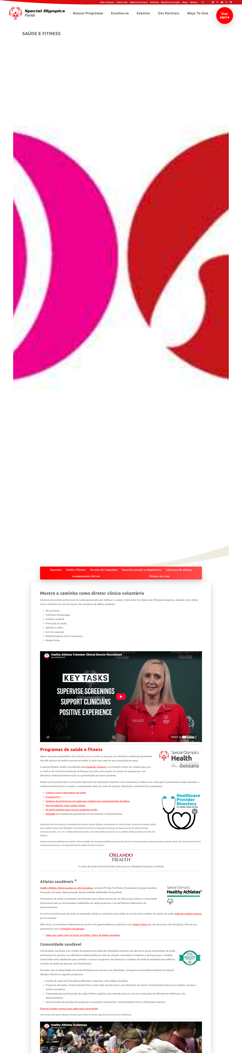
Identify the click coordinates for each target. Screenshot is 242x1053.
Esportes (56, 569)
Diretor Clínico (140, 924)
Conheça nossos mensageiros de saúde (66, 792)
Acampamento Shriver (86, 576)
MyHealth (50, 814)
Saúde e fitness (76, 569)
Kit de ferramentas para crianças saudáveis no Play (72, 809)
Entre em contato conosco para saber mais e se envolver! (69, 1008)
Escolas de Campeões (103, 569)
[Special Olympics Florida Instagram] (226, 2)
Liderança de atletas (179, 569)
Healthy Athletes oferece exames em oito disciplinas (66, 888)
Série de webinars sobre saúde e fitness (65, 805)
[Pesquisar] (202, 2)
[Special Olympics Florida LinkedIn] (231, 2)
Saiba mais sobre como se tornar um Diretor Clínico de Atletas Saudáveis (83, 935)
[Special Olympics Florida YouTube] (222, 2)
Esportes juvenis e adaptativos (141, 569)
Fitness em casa (159, 576)
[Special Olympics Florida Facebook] (213, 2)
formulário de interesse (72, 929)
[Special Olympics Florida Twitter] (217, 2)
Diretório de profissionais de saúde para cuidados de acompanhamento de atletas (88, 801)
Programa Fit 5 (53, 797)
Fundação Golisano (96, 767)
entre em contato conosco (188, 913)
